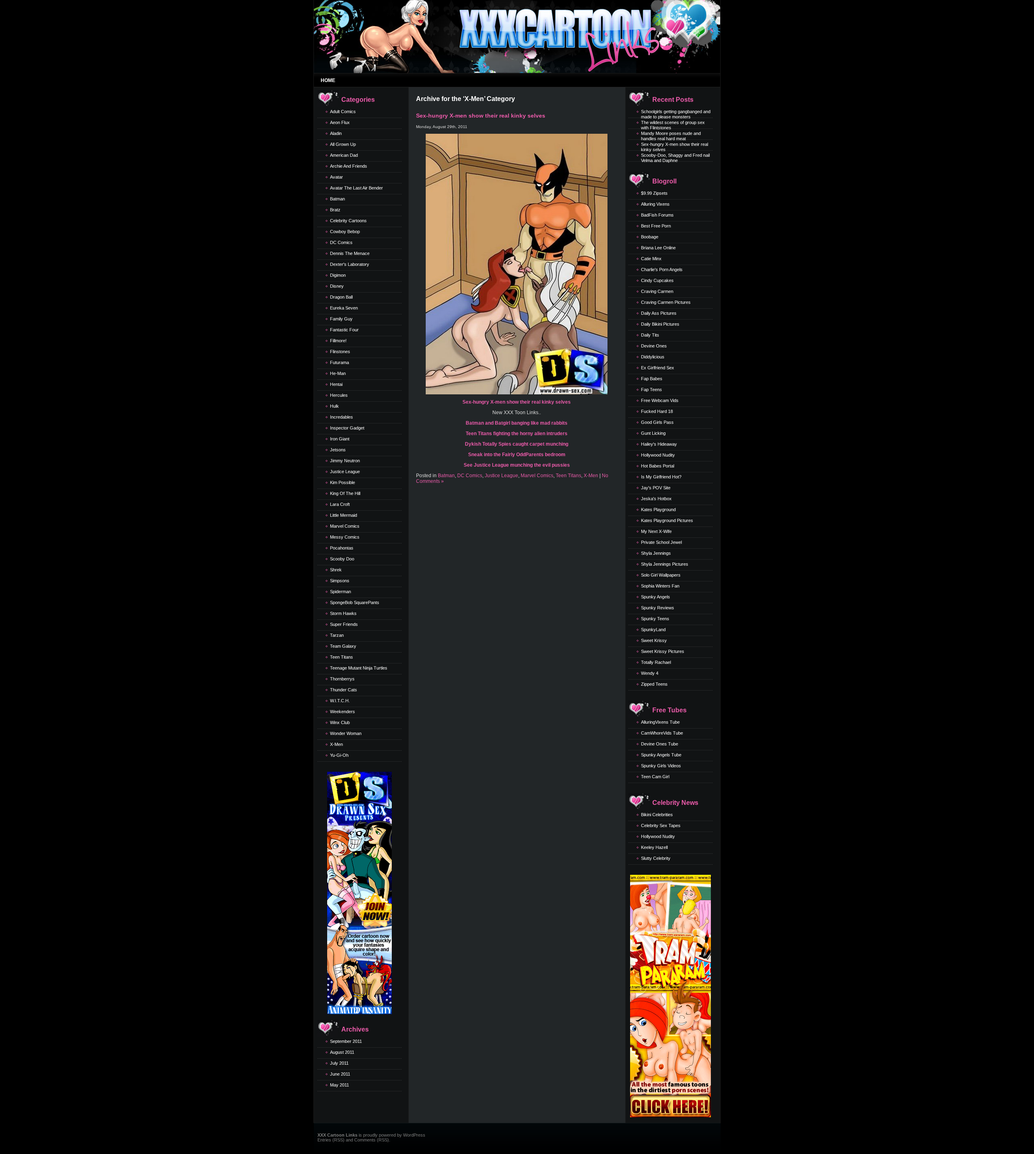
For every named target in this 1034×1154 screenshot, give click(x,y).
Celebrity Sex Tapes (661, 825)
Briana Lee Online (658, 247)
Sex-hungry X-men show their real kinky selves (480, 115)
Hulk (334, 406)
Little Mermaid (343, 515)
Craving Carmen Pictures (666, 302)
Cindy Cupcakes (657, 280)
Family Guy (341, 318)
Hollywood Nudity (658, 455)
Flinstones (340, 351)
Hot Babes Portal (657, 465)
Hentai (336, 384)
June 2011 (340, 1074)
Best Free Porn (656, 225)
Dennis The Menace (350, 253)
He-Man (338, 373)
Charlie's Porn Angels (662, 269)
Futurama (339, 362)
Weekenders (342, 711)
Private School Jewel (661, 542)
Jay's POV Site (655, 487)
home (328, 80)
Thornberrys (342, 678)
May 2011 (339, 1084)
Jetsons (338, 449)
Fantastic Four (344, 329)
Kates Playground (658, 509)
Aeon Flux (340, 122)
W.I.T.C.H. (340, 700)
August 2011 (342, 1052)
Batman (337, 198)
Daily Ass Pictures (659, 313)
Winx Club (340, 722)
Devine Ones (654, 345)
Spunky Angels (655, 596)
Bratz (335, 209)
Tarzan (337, 635)
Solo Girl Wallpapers (661, 575)
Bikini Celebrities (657, 814)
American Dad (344, 155)
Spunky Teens (655, 618)
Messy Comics (344, 537)
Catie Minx (651, 258)
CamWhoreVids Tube (662, 733)
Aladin (336, 133)
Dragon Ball (341, 297)
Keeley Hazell (654, 847)
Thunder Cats (343, 689)
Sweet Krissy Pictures (662, 651)
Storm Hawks (343, 613)
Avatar (336, 177)
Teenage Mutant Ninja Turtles (358, 667)
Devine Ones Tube (659, 743)
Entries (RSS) (331, 1139)
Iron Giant (339, 438)
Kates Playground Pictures (667, 520)
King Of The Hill (345, 493)
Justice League (345, 471)
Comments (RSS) (371, 1139)
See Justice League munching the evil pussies (517, 465)
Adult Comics (343, 111)
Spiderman (340, 591)
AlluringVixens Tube (660, 722)
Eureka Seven (344, 307)
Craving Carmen (657, 291)
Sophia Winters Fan (660, 585)
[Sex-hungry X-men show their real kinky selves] (516, 393)
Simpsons (339, 580)
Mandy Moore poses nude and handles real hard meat (671, 136)
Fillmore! (338, 340)
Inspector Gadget (347, 427)
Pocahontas (341, 547)
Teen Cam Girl (655, 776)
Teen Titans (341, 657)
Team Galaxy (343, 646)
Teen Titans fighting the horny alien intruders (516, 433)
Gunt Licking (653, 433)
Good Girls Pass (657, 422)
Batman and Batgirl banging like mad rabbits (516, 423)
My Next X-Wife (656, 531)
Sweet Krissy (654, 640)
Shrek (336, 569)
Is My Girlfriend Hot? (661, 476)
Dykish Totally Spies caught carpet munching (516, 444)
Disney (337, 286)
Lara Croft (340, 504)
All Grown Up (343, 144)
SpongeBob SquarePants (354, 602)
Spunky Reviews (657, 607)
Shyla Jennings (656, 553)
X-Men (336, 744)
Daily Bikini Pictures (660, 324)
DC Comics (341, 242)
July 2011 (339, 1063)
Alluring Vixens (655, 204)
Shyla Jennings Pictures (664, 564)
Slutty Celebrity (655, 858)
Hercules (339, 395)
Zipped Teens (654, 684)
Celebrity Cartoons (348, 220)
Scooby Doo (342, 558)
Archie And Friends (348, 166)
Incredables (341, 417)
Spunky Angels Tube (661, 754)
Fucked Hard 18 (657, 411)
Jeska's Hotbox (656, 498)
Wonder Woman (345, 733)
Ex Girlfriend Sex (657, 367)
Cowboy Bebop (345, 231)
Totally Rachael (656, 662)
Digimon (338, 275)
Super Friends (344, 624)
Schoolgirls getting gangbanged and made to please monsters (675, 114)
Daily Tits (650, 335)
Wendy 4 (649, 673)
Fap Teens (651, 389)
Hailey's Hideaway (659, 444)
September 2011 (346, 1041)
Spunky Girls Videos (661, 765)
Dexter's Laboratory (349, 264)
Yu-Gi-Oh (339, 755)
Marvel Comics (344, 526)
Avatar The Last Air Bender (356, 187)
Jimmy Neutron (345, 460)
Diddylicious (652, 356)
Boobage (649, 236)
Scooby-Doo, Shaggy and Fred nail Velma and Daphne (675, 158)
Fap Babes (651, 378)
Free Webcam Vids (660, 400)
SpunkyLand (653, 629)
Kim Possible (342, 482)
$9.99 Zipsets (654, 193)
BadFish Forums (657, 215)
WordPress (414, 1135)
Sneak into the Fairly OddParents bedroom (516, 454)
